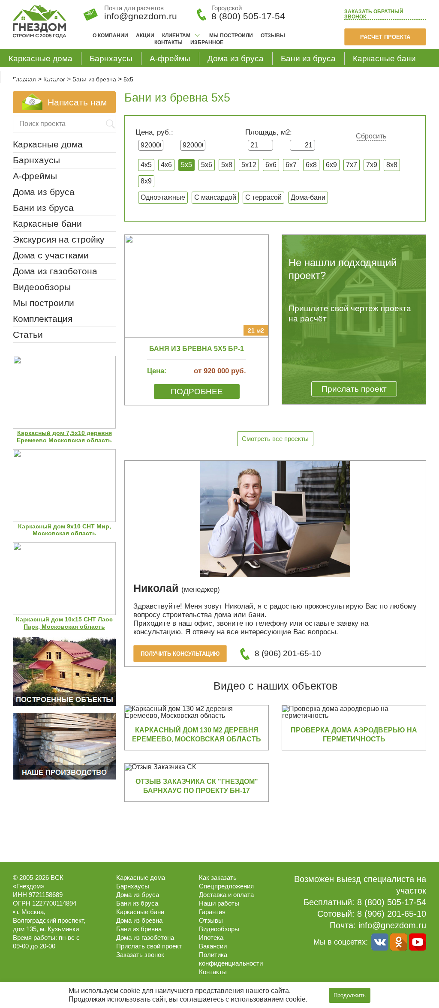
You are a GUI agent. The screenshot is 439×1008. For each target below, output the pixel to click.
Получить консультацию (180, 654)
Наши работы (219, 903)
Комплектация (42, 319)
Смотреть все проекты (275, 438)
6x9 (331, 164)
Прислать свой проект (149, 946)
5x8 (226, 164)
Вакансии (213, 946)
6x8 (311, 164)
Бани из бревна (139, 929)
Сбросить (371, 136)
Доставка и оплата (226, 894)
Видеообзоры (42, 287)
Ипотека (211, 937)
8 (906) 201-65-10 (288, 653)
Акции (145, 36)
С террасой (263, 197)
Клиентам (176, 36)
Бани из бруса (308, 58)
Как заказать (218, 877)
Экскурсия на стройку (59, 239)
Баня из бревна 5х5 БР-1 (196, 348)
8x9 (146, 181)
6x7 (291, 164)
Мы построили (231, 36)
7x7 (351, 164)
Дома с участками (51, 255)
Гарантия (212, 911)
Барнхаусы (111, 58)
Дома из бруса (235, 58)
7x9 (371, 164)
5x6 (206, 164)
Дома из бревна (139, 920)
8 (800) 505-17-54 (248, 16)
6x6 (271, 164)
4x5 (146, 164)
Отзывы (273, 36)
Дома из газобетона (47, 76)
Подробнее (197, 391)
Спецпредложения (226, 886)
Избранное (206, 42)
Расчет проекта (385, 37)
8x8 (391, 164)
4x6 (166, 164)
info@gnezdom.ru (392, 925)
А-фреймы (170, 58)
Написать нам (77, 102)
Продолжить (350, 995)
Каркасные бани (384, 58)
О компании (110, 36)
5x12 (248, 164)
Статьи (28, 334)
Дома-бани (308, 197)
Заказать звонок (373, 14)
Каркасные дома (40, 58)
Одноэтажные (163, 197)
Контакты (168, 42)
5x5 (186, 164)
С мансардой (215, 197)
